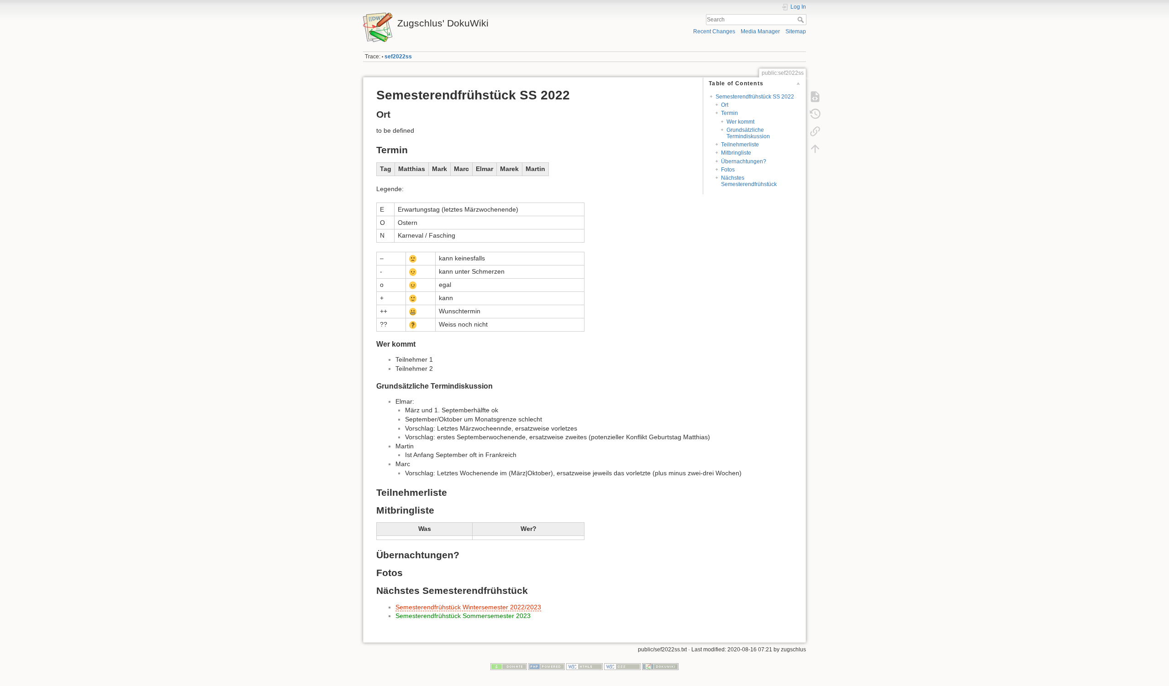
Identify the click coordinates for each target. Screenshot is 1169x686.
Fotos (728, 169)
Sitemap (795, 31)
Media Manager (760, 31)
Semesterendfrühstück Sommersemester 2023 (463, 615)
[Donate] (508, 666)
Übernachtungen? (743, 161)
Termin (729, 113)
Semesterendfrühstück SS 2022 (755, 97)
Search (801, 19)
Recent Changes (714, 31)
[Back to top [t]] (815, 148)
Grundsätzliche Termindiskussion (748, 133)
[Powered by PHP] (546, 666)
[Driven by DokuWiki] (660, 666)
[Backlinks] (815, 131)
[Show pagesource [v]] (815, 96)
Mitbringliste (736, 153)
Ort (724, 105)
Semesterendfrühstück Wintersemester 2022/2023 (468, 607)
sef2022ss (398, 56)
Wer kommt (740, 122)
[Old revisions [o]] (815, 114)
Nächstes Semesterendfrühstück (749, 181)
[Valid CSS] (622, 666)
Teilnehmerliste (740, 144)
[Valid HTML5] (584, 666)
